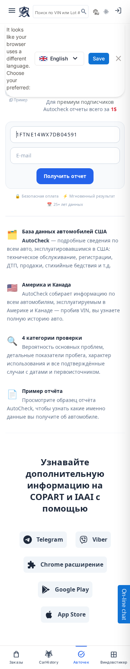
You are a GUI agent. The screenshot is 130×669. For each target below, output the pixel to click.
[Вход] (118, 10)
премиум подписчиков (85, 101)
